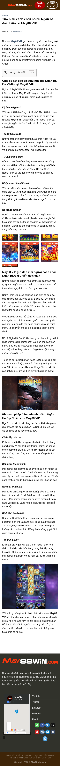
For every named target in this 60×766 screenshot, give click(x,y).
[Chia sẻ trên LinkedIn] (47, 732)
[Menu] (4, 5)
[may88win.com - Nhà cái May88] (20, 5)
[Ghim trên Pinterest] (37, 732)
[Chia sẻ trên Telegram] (45, 738)
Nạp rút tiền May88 (44, 756)
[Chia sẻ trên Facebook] (42, 725)
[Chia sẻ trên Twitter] (47, 725)
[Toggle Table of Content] (30, 72)
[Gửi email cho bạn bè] (52, 725)
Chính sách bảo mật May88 (18, 756)
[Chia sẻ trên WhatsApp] (37, 725)
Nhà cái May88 (10, 673)
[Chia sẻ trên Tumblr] (53, 732)
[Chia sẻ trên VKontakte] (42, 732)
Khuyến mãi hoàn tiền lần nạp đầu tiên (30, 758)
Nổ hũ (5, 15)
